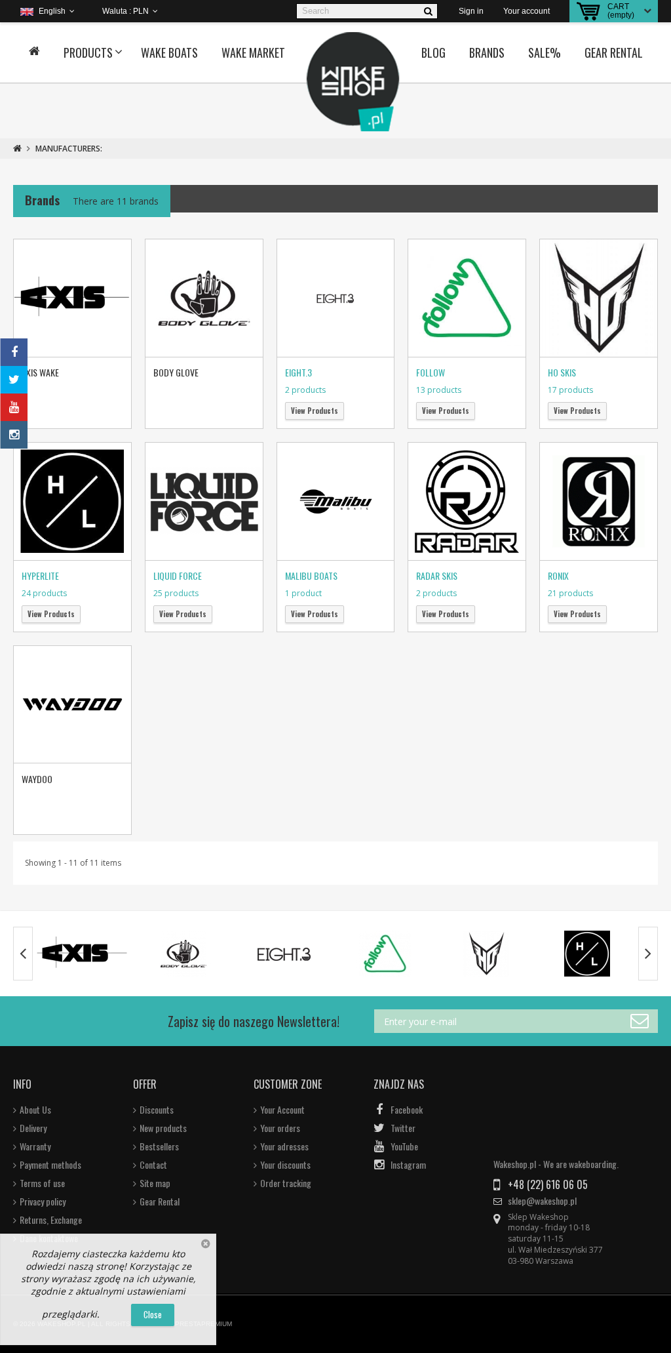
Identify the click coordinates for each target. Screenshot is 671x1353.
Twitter (403, 1128)
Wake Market (253, 52)
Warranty (35, 1146)
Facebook (407, 1109)
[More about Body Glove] (183, 953)
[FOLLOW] (467, 298)
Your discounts (285, 1164)
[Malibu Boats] (335, 501)
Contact (153, 1164)
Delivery (33, 1128)
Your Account (282, 1109)
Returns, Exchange (51, 1219)
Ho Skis (562, 372)
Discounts (157, 1109)
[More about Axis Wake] (82, 953)
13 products (438, 389)
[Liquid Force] (204, 501)
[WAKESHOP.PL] (353, 82)
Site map (155, 1183)
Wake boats (169, 52)
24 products (44, 593)
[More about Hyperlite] (587, 953)
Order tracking (285, 1183)
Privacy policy (43, 1201)
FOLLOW (430, 372)
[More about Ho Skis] (486, 953)
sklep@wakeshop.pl (542, 1200)
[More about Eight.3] (284, 953)
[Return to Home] (17, 148)
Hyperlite (40, 575)
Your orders (280, 1128)
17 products (570, 389)
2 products (305, 389)
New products (163, 1128)
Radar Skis (436, 575)
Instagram (408, 1164)
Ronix (558, 575)
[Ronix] (598, 501)
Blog (433, 52)
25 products (176, 593)
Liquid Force (177, 575)
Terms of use (42, 1183)
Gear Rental (614, 52)
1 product (303, 593)
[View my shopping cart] (588, 11)
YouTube (404, 1146)
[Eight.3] (335, 298)
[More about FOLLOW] (385, 953)
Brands (487, 52)
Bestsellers (159, 1146)
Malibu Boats (311, 575)
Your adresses (284, 1146)
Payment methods (50, 1164)
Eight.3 (298, 372)
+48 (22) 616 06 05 (548, 1184)
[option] (82, 953)
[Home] (34, 52)
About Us (35, 1109)
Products (88, 52)
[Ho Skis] (598, 298)
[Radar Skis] (467, 501)
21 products (570, 593)
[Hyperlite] (72, 501)
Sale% (544, 52)
